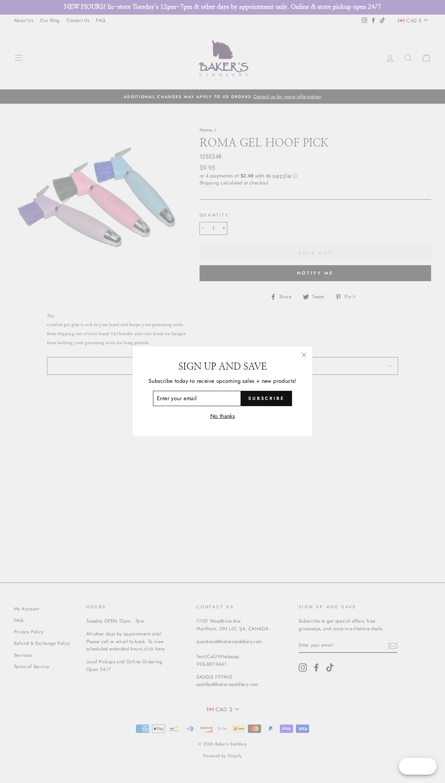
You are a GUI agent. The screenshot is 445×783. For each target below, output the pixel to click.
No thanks (222, 416)
